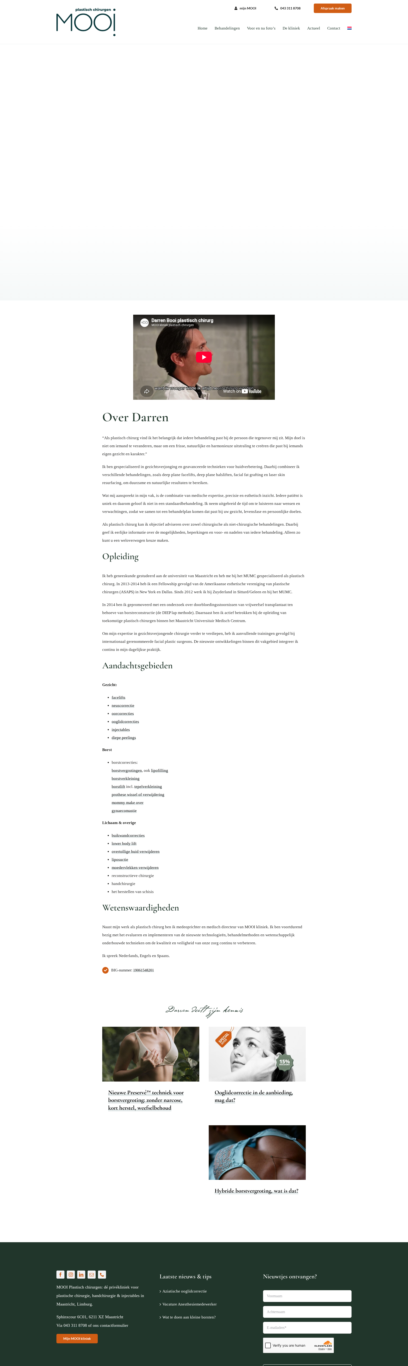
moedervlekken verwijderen (135, 867)
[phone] (102, 1275)
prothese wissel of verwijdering (138, 794)
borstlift (118, 786)
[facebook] (60, 1275)
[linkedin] (81, 1275)
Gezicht (246, 1061)
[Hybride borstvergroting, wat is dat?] (257, 1152)
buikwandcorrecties (128, 835)
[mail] (92, 1275)
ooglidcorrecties (125, 721)
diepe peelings (124, 737)
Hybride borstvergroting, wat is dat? (256, 1190)
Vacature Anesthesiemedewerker (189, 1304)
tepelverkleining (148, 786)
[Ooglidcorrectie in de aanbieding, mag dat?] (257, 1054)
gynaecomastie (124, 810)
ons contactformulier (110, 1325)
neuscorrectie (123, 705)
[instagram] (71, 1275)
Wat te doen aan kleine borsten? (189, 1317)
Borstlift (248, 1156)
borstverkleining (126, 778)
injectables (121, 729)
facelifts (118, 697)
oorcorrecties (123, 713)
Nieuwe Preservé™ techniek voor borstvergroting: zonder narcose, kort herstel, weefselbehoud (146, 1100)
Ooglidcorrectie (263, 1061)
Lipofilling (284, 1156)
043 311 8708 (75, 1325)
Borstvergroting (160, 1063)
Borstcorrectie (140, 1063)
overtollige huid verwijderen (136, 851)
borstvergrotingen (127, 770)
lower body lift (124, 843)
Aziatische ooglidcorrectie (184, 1291)
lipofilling (159, 770)
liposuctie (120, 859)
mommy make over (128, 802)
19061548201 (143, 970)
